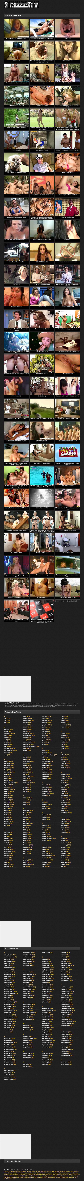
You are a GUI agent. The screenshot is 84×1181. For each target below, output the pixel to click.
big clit (6, 787)
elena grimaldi (27, 1004)
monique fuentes (66, 1023)
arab (5, 740)
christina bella (27, 955)
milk (62, 716)
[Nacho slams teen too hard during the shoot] (16, 363)
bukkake (6, 821)
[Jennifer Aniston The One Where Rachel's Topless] (67, 274)
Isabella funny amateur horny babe (16, 127)
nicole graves (65, 1042)
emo (24, 802)
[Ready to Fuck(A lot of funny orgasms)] (16, 431)
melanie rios (64, 1002)
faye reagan (26, 1027)
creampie (26, 733)
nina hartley (64, 1053)
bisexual (6, 795)
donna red (26, 993)
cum (24, 740)
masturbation (46, 855)
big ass (6, 785)
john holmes (45, 995)
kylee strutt (45, 1047)
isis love (25, 1064)
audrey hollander (9, 1017)
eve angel (26, 1017)
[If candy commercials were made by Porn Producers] (67, 453)
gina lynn (25, 1040)
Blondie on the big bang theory (16, 597)
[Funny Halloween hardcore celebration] (16, 498)
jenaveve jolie (46, 974)
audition (6, 753)
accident (6, 729)
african (6, 731)
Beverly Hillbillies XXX (42, 373)
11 (70, 601)
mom (62, 720)
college (25, 718)
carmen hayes (8, 1079)
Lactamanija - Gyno (67, 552)
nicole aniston (65, 1040)
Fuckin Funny (42, 396)
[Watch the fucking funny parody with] (16, 162)
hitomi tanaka (27, 1055)
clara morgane (27, 961)
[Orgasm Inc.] (16, 274)
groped (44, 737)
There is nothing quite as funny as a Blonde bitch (68, 575)
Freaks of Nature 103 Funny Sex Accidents (42, 418)
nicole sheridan (65, 1049)
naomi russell (65, 1034)
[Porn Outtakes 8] (42, 73)
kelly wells (45, 1032)
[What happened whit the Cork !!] (42, 229)
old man (63, 761)
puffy (62, 808)
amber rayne (8, 982)
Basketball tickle (67, 83)
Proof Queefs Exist (67, 373)
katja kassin (45, 1017)
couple (25, 729)
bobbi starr (7, 1038)
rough (63, 828)
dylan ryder (26, 997)
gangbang (26, 864)
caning (6, 834)
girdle (43, 718)
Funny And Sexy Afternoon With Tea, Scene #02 (16, 620)
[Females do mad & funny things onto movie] (67, 140)
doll (24, 774)
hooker (44, 768)
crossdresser (27, 735)
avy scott (7, 1032)
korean (44, 819)
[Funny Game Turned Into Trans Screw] (42, 185)
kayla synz (45, 1021)
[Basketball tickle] (67, 73)
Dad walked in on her (42, 597)
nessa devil (64, 1038)
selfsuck (63, 849)
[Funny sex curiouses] (16, 296)
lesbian (44, 836)
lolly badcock (65, 978)
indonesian (45, 787)
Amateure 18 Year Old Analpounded (16, 38)
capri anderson (8, 1070)
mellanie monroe (66, 1008)
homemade (45, 765)
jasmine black (46, 967)
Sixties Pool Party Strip (42, 508)
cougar (25, 727)
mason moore (65, 997)
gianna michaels (28, 1038)
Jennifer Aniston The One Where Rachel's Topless (67, 285)
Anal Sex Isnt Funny (67, 172)
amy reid (6, 985)
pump (62, 810)
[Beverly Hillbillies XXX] (42, 363)
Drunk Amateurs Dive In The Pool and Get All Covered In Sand (42, 486)
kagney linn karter (47, 1010)
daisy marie (26, 972)
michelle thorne (65, 1012)
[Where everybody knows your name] (16, 408)
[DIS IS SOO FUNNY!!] (42, 252)
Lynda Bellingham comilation (42, 284)
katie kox (45, 1012)
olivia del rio (64, 1062)
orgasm (63, 763)
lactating (44, 825)
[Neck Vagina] (67, 229)
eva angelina (27, 1015)
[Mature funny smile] (16, 542)
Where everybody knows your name (16, 418)
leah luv (63, 955)
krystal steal (45, 1045)
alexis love (7, 970)
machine (44, 847)
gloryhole (45, 725)
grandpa (44, 731)
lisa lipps (63, 974)
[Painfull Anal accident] (67, 296)
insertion (44, 789)
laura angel (45, 1062)
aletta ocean (7, 961)
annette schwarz (9, 1002)
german (44, 716)
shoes (63, 860)
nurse (63, 746)
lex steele (64, 959)
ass (5, 746)
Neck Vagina (67, 239)
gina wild (25, 1045)
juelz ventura (46, 997)
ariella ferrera (8, 1006)
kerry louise (45, 1034)
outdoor (63, 768)
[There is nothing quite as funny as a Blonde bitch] (67, 565)
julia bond (45, 1002)
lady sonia (45, 1057)
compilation (26, 720)
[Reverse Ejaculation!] (42, 431)
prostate (63, 802)
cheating (6, 849)
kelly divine (45, 1025)
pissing (63, 787)
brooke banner (8, 1064)
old (62, 759)
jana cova (45, 961)
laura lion (45, 1064)
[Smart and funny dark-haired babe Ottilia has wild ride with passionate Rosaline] (42, 207)
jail (43, 802)
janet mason (45, 965)
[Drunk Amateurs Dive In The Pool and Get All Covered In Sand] (42, 475)
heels (43, 759)
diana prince (26, 991)
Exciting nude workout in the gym (67, 440)
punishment (64, 813)
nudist (63, 742)
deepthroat (26, 761)
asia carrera (7, 1012)
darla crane (26, 978)
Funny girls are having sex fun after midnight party (16, 352)
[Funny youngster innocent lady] (67, 520)
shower (63, 864)
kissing (44, 815)
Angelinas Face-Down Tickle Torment (16, 530)
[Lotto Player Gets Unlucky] (16, 252)
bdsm (6, 776)
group (44, 740)
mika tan (63, 1017)
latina (43, 832)
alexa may (7, 963)
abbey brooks (8, 955)
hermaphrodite (46, 761)
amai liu (6, 978)
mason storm (65, 1000)
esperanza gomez (28, 1012)
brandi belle (7, 1040)
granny (44, 733)
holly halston (27, 1057)
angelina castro (8, 991)
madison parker (65, 991)
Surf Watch (31, 1170)
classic (6, 860)
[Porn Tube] (21, 8)
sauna (63, 840)
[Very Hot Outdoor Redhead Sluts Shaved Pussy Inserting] (42, 118)
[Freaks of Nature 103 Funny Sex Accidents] (42, 408)
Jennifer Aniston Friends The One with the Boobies (16, 329)
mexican (44, 862)
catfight (6, 843)
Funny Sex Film (16, 150)
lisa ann (63, 972)
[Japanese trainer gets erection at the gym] (67, 386)
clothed (6, 866)
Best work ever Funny (42, 575)
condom (25, 722)
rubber (63, 830)
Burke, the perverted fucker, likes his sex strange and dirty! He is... (16, 486)
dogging (25, 772)
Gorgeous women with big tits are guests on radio (16, 575)
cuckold (25, 737)
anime (6, 737)
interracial (45, 793)
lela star (63, 957)
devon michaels (27, 987)
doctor (25, 770)
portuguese (64, 795)
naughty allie (65, 1036)
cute (24, 748)
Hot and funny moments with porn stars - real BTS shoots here (16, 463)
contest (25, 725)
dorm (24, 778)
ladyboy (44, 828)
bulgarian (7, 823)
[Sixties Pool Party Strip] (42, 498)
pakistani (63, 774)
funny (25, 851)
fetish (25, 825)
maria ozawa (65, 995)
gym (43, 742)
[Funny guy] (42, 162)
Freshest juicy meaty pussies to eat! (67, 329)
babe (5, 761)
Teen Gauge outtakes (68, 485)
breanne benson (9, 1049)
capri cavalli (7, 1072)
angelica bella (8, 989)
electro (25, 800)
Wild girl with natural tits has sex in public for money (67, 508)
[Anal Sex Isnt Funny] (67, 162)
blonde (6, 802)
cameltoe (7, 832)
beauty (6, 780)
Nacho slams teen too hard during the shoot (16, 373)
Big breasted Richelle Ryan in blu (16, 217)
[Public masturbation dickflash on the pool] (42, 28)
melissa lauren (65, 1004)
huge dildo (45, 772)
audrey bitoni (8, 1015)
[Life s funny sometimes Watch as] (67, 185)
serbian (63, 851)
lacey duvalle (46, 1053)
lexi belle (63, 961)
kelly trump (45, 1030)
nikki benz (64, 1051)
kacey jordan (46, 1008)
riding (62, 823)
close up (6, 864)
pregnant (63, 800)
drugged (25, 787)
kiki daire (45, 1036)
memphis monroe (66, 1010)
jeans (43, 806)
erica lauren (26, 1008)
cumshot (25, 744)
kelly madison (46, 1027)
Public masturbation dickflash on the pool (42, 38)
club (24, 716)
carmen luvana (27, 952)
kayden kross (46, 1019)
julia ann (44, 1000)
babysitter (7, 763)
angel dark (7, 987)
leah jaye (63, 952)
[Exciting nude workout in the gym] (67, 431)
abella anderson (9, 957)
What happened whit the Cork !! (42, 239)
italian (44, 795)
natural (63, 733)
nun (62, 744)
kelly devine (45, 1023)
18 (5, 718)
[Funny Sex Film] (16, 140)
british (6, 817)
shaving (63, 853)
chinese (6, 853)
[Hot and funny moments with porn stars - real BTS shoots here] (16, 453)
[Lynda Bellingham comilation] (42, 274)
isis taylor (26, 1066)
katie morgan (46, 1015)
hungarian (45, 776)
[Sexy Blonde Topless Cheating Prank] (67, 408)
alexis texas (7, 974)
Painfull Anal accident (68, 306)
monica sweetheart (66, 1021)
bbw (5, 774)
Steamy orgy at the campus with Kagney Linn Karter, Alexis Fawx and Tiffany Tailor (67, 128)
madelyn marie (65, 987)
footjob (25, 843)
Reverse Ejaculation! (42, 440)
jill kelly (44, 993)
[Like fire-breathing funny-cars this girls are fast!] (67, 95)
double (25, 780)
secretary (64, 845)
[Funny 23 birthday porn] (67, 207)
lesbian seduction (47, 838)
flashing (25, 836)
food (24, 840)
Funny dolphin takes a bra (16, 105)
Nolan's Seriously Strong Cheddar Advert (67, 351)
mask (43, 851)
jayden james (46, 970)
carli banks (7, 1075)
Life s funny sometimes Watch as (68, 195)
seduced (63, 847)
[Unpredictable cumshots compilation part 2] (16, 229)
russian (63, 832)
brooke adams (8, 1062)
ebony (25, 798)
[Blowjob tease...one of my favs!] (67, 587)
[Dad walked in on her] (42, 587)
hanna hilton (26, 1053)
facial (24, 813)
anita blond (7, 995)
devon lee (26, 985)
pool (62, 793)
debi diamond (27, 980)
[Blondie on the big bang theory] (16, 587)
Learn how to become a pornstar (68, 262)
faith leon (26, 1025)
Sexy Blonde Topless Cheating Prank (67, 418)
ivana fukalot (46, 952)
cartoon (6, 838)
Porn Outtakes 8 (42, 83)
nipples (63, 737)
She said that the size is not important (16, 83)
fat (24, 819)
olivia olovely (65, 1064)
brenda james (8, 1053)
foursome (26, 845)
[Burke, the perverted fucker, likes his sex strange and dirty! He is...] (16, 475)
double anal (26, 783)
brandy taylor (8, 1047)
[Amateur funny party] (42, 95)
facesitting (26, 810)
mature (44, 858)
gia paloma (26, 1036)
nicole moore (65, 1045)
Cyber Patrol (14, 1170)
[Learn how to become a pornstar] (67, 252)
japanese (45, 804)
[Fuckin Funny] (42, 386)
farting (25, 817)
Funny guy (42, 172)
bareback (7, 768)
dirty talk (25, 768)
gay (24, 866)
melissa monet (65, 1006)
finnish (25, 832)
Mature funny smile (16, 552)
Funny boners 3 (16, 396)
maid (43, 849)
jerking (44, 808)
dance (25, 757)
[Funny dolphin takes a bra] (16, 95)
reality (63, 819)
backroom (7, 765)
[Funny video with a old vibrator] (42, 453)
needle (63, 735)
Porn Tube (7, 1170)
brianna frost (8, 1057)
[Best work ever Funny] (42, 565)
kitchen (44, 817)
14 (76, 601)
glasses (44, 722)
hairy (43, 750)
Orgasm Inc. (16, 284)
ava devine (7, 1025)
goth (43, 729)
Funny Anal (68, 38)
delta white (26, 982)
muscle (63, 727)
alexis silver (7, 972)
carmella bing (8, 1077)
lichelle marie (65, 970)
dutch (25, 791)
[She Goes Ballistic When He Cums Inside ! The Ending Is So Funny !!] (42, 50)
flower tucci (26, 1030)
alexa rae (7, 965)
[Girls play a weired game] (42, 542)
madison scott (65, 993)
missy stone (64, 1019)
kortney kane (46, 1038)
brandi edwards (8, 1042)
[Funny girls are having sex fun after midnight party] (16, 341)
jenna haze (45, 976)
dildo (24, 765)
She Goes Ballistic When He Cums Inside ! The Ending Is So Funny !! (42, 61)
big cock (6, 789)
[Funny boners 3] (16, 386)
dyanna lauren (27, 995)
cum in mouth (27, 742)
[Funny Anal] (67, 28)
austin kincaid (8, 1021)
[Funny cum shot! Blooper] (42, 319)
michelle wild (65, 1015)
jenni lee (44, 982)
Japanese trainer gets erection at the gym (67, 396)
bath (5, 770)
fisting (25, 834)
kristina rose (46, 1042)
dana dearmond (27, 974)
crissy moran (27, 965)
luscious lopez (65, 980)
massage (45, 853)
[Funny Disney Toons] (42, 140)
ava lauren (7, 1027)
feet (24, 821)
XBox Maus (16, 60)
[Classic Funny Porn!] (42, 341)
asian (5, 744)
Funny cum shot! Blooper (42, 329)
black (5, 798)
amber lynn (7, 980)
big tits (6, 791)
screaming (64, 843)
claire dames (27, 959)
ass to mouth (8, 750)
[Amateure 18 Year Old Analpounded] (16, 28)
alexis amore (8, 967)
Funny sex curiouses (16, 306)
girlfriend (44, 720)
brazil (5, 813)
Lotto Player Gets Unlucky (16, 262)
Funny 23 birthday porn (67, 217)
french (25, 847)
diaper (25, 763)
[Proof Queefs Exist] (67, 363)
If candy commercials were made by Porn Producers (67, 463)
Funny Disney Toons (42, 150)
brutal (6, 819)
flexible (25, 838)
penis (62, 783)
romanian (64, 825)
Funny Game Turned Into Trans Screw (42, 195)
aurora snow (8, 1019)
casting (6, 840)
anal (5, 735)
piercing (63, 785)
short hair (64, 862)
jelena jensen (46, 972)
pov (62, 798)
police (63, 789)
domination (26, 776)
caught (6, 845)
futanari (25, 853)
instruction (45, 791)
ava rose (6, 1030)
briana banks (8, 1055)
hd (43, 757)
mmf (62, 718)
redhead (63, 821)
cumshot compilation (29, 746)
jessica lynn (45, 991)
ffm (24, 828)
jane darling (45, 963)
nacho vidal (64, 1032)
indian (44, 785)
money (63, 722)
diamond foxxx (27, 989)
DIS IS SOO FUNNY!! (42, 262)
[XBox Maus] (16, 50)
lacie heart (45, 1055)
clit (5, 862)
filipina (25, 830)
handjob (44, 753)
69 (5, 722)
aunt (5, 755)
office (62, 755)
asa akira (7, 1008)
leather (44, 834)
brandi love (7, 1045)
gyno (43, 744)
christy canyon (27, 957)
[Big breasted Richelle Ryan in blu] (16, 207)
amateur (6, 733)
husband (44, 778)
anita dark (7, 997)
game (25, 862)
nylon (62, 748)
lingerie (44, 840)
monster (63, 725)
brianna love (7, 1060)
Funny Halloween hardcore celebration (16, 508)
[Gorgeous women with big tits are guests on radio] (16, 565)
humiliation (45, 774)
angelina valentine (9, 993)
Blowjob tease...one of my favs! (67, 597)
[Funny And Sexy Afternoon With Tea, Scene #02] (16, 609)
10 (68, 601)
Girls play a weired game (42, 552)
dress (25, 785)
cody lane (26, 963)
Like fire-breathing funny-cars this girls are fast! (67, 106)
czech (25, 750)
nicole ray (64, 1047)
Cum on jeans (42, 306)
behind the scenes (9, 783)
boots (6, 808)
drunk (25, 789)
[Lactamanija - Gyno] (67, 542)
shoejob (63, 858)
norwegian (64, 740)
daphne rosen (27, 976)
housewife (45, 770)
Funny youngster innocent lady (67, 530)
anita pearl (7, 1000)
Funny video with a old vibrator (42, 463)
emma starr (26, 1006)
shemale (63, 855)
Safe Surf (25, 1170)
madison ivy (64, 989)
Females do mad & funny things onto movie (68, 150)
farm (24, 815)
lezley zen (64, 967)
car (5, 836)
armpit (6, 742)
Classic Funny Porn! (42, 351)
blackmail (7, 800)
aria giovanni (8, 1004)
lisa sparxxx (64, 976)
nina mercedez (65, 1055)
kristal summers (47, 1040)
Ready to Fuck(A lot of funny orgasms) (16, 440)
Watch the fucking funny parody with (16, 172)
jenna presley (46, 980)
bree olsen (7, 1051)
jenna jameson (46, 978)
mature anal (45, 860)
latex (43, 830)
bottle (6, 810)
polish (63, 791)
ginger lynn (26, 1047)
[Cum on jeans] (42, 296)
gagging (25, 860)
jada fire (44, 959)
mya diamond (65, 1025)
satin (62, 838)
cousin (25, 731)
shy (62, 866)
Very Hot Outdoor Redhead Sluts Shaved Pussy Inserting (42, 128)
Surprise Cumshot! (67, 60)
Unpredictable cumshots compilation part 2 (16, 239)
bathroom (7, 772)
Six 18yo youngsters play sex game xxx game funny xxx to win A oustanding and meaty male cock (42, 621)
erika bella (26, 1010)
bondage (6, 806)
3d (5, 720)
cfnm (5, 847)
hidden (44, 763)
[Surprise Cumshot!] (67, 50)
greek (44, 735)
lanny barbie (45, 1060)
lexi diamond (65, 963)
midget (44, 864)
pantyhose (64, 778)
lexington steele (65, 965)
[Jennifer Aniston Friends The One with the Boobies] (16, 319)
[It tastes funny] (16, 185)
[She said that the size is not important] (16, 73)
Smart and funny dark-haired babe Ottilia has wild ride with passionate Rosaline (42, 217)
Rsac (20, 1170)
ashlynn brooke (8, 1010)
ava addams (7, 1023)
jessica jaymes (46, 989)
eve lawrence (27, 1019)
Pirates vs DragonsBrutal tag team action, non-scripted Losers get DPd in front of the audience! (42, 531)
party (62, 780)
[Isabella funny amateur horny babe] (16, 118)
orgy (62, 765)
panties (63, 776)
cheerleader (7, 851)
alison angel (7, 976)
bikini (5, 793)
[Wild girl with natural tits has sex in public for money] (67, 498)
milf (43, 866)
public (63, 806)
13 (74, 601)
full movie (26, 849)
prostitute (64, 804)
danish (25, 759)
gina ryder (26, 1042)
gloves (44, 727)
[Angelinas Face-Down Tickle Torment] (16, 520)
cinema (6, 858)
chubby (6, 855)
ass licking (7, 748)
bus (5, 825)
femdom (25, 823)
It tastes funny (16, 195)
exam (25, 804)
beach (6, 778)
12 (72, 601)
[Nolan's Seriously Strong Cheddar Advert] (67, 341)
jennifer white (46, 985)
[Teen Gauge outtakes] (67, 475)
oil (61, 757)
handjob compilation (48, 755)
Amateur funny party (42, 105)
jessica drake (46, 987)
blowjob (6, 804)
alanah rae (7, 959)
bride (5, 815)
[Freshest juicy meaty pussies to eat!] (67, 319)
